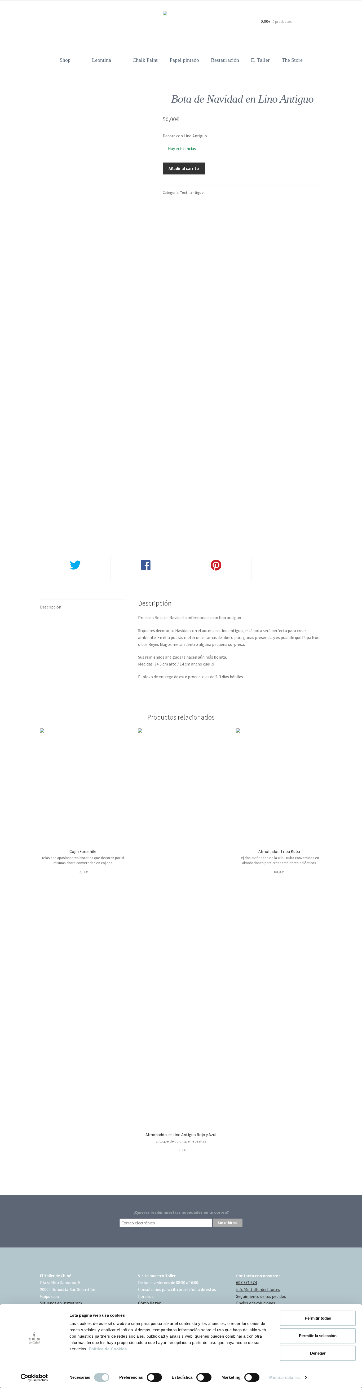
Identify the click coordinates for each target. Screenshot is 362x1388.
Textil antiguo (192, 192)
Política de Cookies (108, 1349)
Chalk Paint (145, 60)
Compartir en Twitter (75, 577)
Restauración (225, 60)
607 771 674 (246, 1282)
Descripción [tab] (50, 607)
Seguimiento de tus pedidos (261, 1296)
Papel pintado (184, 60)
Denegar (318, 1353)
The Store (292, 60)
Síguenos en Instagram (61, 1303)
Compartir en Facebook (145, 577)
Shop (65, 60)
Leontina (101, 60)
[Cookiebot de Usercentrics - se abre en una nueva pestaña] (34, 1378)
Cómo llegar (149, 1303)
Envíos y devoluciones (255, 1303)
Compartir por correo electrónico (286, 577)
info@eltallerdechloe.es (258, 1289)
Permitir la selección (318, 1335)
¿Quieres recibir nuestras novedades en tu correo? (181, 1212)
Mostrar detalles (284, 1377)
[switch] (154, 1377)
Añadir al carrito (184, 168)
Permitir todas (318, 1318)
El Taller (260, 60)
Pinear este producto (216, 577)
